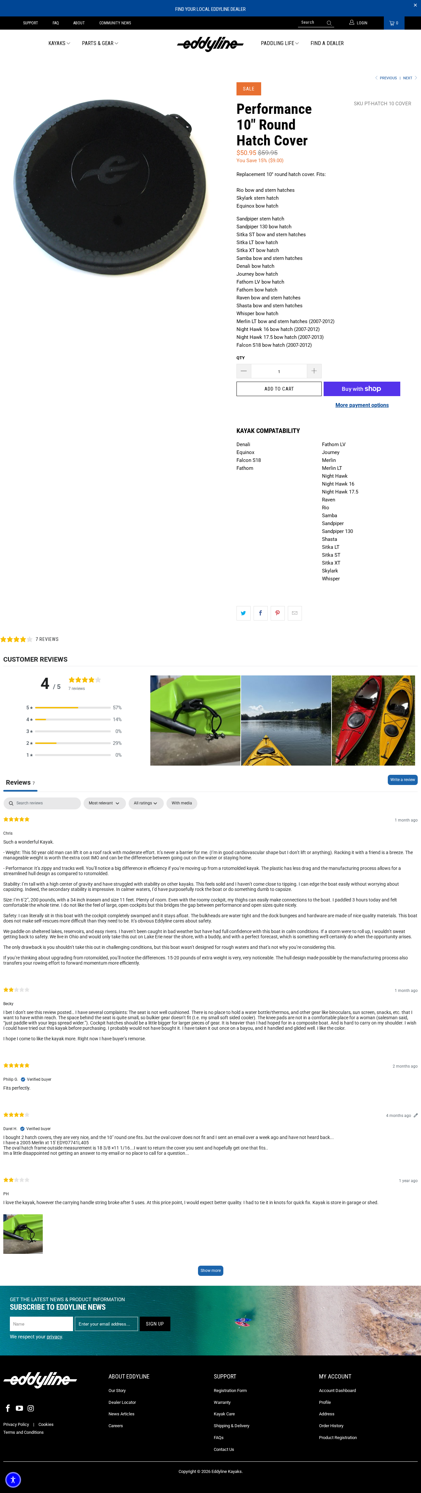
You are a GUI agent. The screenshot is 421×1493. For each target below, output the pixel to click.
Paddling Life (277, 43)
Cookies (46, 1424)
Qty (240, 357)
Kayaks (56, 43)
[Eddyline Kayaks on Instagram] (31, 1408)
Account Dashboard (337, 1390)
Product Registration (338, 1437)
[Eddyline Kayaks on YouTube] (20, 1408)
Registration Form (230, 1390)
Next (408, 78)
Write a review (402, 779)
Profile (325, 1402)
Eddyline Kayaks (226, 1471)
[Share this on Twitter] (243, 613)
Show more (211, 1270)
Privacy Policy (16, 1424)
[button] (74, 708)
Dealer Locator (122, 1402)
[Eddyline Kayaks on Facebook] (8, 1408)
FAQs (219, 1437)
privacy (54, 1337)
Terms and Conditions (23, 1432)
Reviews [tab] (20, 782)
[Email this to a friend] (295, 613)
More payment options (362, 405)
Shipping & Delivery (231, 1425)
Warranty (222, 1402)
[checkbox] (181, 803)
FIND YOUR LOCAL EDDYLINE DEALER (210, 9)
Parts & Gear (97, 43)
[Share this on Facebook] (261, 613)
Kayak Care (224, 1413)
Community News (115, 23)
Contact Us (224, 1449)
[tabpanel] (210, 1039)
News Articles (122, 1413)
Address (326, 1413)
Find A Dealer (327, 43)
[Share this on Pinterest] (278, 613)
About (79, 23)
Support (30, 23)
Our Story (117, 1390)
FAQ (56, 23)
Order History (331, 1425)
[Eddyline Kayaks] (210, 44)
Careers (116, 1425)
